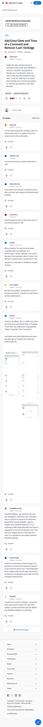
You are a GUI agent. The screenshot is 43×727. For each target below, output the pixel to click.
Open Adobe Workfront (18, 25)
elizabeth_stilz (14, 156)
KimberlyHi (13, 57)
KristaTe (12, 242)
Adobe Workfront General (10, 10)
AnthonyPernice (15, 184)
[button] (12, 52)
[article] (21, 136)
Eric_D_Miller (14, 285)
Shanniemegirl (14, 558)
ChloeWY (13, 596)
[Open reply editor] (21, 110)
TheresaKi (13, 125)
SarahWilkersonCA (16, 508)
